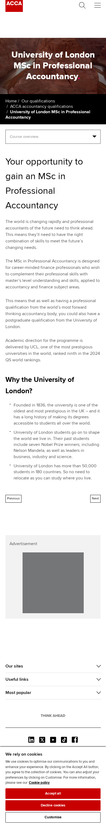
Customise (53, 817)
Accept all (53, 793)
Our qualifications (38, 101)
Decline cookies (53, 805)
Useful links (17, 679)
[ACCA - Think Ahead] (14, 10)
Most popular (18, 692)
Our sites (14, 666)
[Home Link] (53, 715)
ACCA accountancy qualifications (41, 106)
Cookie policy (39, 782)
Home (11, 101)
